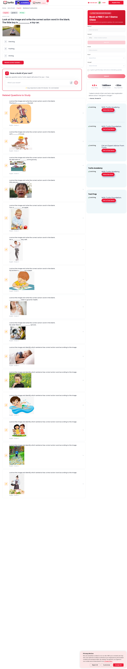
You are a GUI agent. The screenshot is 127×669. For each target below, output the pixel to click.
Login (104, 2)
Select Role (92, 58)
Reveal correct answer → (13, 62)
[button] (42, 42)
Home (4, 8)
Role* (89, 54)
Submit (106, 76)
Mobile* (90, 34)
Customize (106, 665)
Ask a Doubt (11, 8)
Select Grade (93, 66)
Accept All (118, 665)
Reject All (95, 665)
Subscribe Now (108, 110)
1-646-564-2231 (93, 2)
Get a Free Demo (108, 129)
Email (89, 46)
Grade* (90, 62)
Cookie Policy (108, 661)
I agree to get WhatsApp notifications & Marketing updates (106, 70)
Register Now (116, 2)
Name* (90, 26)
